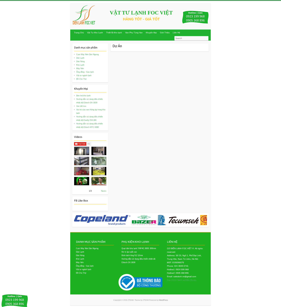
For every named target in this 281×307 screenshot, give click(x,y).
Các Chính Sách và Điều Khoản (181, 280)
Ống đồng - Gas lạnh (85, 72)
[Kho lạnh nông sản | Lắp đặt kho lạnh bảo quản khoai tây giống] (81, 181)
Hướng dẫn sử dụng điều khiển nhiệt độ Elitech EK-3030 (89, 101)
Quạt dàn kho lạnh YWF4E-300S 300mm (138, 248)
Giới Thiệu (165, 32)
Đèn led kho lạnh (83, 95)
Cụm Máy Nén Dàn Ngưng (87, 54)
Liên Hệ (176, 32)
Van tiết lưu (81, 106)
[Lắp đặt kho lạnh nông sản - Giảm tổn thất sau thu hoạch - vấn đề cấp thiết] (98, 181)
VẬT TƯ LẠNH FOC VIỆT (141, 13)
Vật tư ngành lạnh (83, 75)
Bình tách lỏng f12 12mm (132, 255)
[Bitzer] (144, 220)
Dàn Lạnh (80, 58)
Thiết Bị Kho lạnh (114, 32)
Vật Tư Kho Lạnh (95, 32)
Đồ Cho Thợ (81, 79)
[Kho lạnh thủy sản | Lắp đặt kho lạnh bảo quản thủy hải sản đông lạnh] (98, 161)
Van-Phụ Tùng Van (134, 32)
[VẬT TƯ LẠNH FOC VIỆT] (84, 14)
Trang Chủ (79, 32)
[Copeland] (102, 220)
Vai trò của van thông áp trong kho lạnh (90, 111)
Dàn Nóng (80, 61)
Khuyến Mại (151, 32)
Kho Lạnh (80, 65)
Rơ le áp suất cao (129, 252)
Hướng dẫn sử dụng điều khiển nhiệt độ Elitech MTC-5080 (89, 125)
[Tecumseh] (178, 220)
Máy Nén (80, 68)
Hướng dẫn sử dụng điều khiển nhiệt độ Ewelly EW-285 (89, 118)
